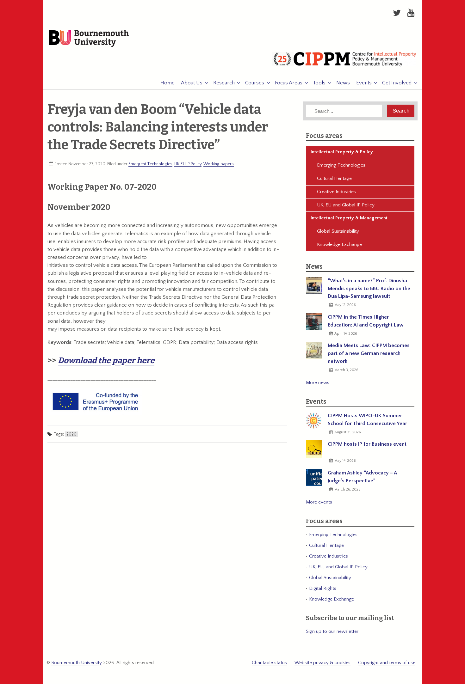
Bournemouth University (89, 38)
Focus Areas (288, 83)
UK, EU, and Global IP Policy (338, 567)
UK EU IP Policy (188, 164)
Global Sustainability (338, 231)
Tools (319, 83)
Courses (254, 83)
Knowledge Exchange (339, 244)
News (343, 83)
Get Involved (397, 83)
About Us (191, 83)
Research (224, 83)
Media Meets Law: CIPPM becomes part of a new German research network (369, 353)
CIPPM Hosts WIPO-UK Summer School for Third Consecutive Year (367, 419)
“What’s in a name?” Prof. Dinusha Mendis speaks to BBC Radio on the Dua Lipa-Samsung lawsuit (369, 288)
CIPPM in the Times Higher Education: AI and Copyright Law (366, 321)
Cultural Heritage (334, 178)
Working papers (218, 164)
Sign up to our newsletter (332, 631)
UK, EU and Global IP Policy (346, 205)
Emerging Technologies (341, 165)
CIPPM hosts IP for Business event (367, 444)
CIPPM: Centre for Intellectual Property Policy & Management (344, 61)
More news (317, 382)
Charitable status (269, 662)
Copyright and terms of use (386, 662)
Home (167, 83)
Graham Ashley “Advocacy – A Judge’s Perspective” (362, 477)
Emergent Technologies (150, 164)
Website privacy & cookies (322, 662)
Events (364, 83)
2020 (71, 434)
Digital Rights (322, 588)
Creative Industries (336, 191)
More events (319, 502)
